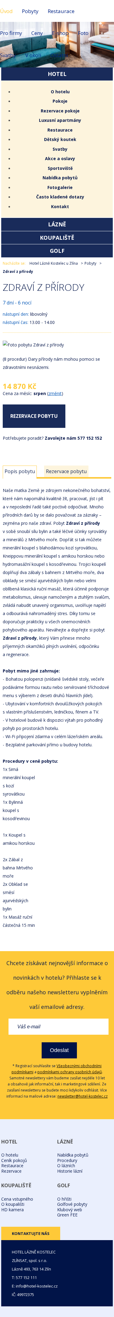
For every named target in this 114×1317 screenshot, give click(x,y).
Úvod (6, 11)
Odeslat (59, 1050)
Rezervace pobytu (34, 416)
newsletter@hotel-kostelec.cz (82, 1096)
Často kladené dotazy (60, 197)
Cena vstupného (17, 1199)
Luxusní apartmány (60, 120)
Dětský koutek (60, 139)
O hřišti (64, 1199)
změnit (55, 393)
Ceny (37, 32)
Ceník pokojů (14, 1160)
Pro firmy (11, 32)
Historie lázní (69, 1171)
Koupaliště (57, 237)
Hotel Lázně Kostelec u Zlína (53, 263)
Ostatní (59, 55)
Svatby (8, 55)
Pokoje (60, 101)
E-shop (60, 32)
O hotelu (60, 92)
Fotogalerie (60, 187)
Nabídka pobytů (60, 178)
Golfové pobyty (72, 1204)
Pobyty (30, 11)
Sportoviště (60, 168)
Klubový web (69, 1209)
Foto (83, 32)
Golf (57, 250)
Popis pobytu (20, 471)
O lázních (66, 1165)
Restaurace (61, 11)
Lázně (57, 224)
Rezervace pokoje (60, 111)
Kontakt (60, 206)
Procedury (67, 1160)
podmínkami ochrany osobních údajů (69, 1072)
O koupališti (12, 1204)
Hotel (57, 73)
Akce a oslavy (60, 158)
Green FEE (67, 1215)
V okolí (33, 55)
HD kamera (12, 1209)
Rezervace (11, 1171)
